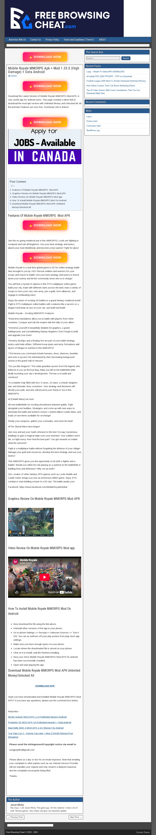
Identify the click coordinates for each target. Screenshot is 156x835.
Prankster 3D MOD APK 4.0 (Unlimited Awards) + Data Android (39, 722)
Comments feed (94, 126)
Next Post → (76, 817)
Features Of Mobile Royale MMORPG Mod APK (35, 190)
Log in (89, 116)
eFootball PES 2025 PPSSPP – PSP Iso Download (109, 76)
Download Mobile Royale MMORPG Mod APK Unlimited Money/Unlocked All (38, 205)
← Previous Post (15, 817)
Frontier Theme (143, 832)
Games (14, 76)
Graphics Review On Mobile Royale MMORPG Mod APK (39, 193)
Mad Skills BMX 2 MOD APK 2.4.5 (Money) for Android (36, 728)
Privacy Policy (52, 39)
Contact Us (35, 39)
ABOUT (102, 39)
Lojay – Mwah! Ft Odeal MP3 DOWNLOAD (105, 72)
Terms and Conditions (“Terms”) (79, 39)
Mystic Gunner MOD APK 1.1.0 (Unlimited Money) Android (37, 717)
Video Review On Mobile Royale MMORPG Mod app (37, 197)
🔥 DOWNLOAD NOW (45, 57)
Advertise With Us (17, 39)
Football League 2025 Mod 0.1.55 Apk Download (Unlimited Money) (116, 81)
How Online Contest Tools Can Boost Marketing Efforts (111, 86)
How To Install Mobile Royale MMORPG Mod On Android (39, 200)
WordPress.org (93, 130)
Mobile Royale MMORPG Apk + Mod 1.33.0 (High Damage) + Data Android (43, 70)
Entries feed (92, 121)
